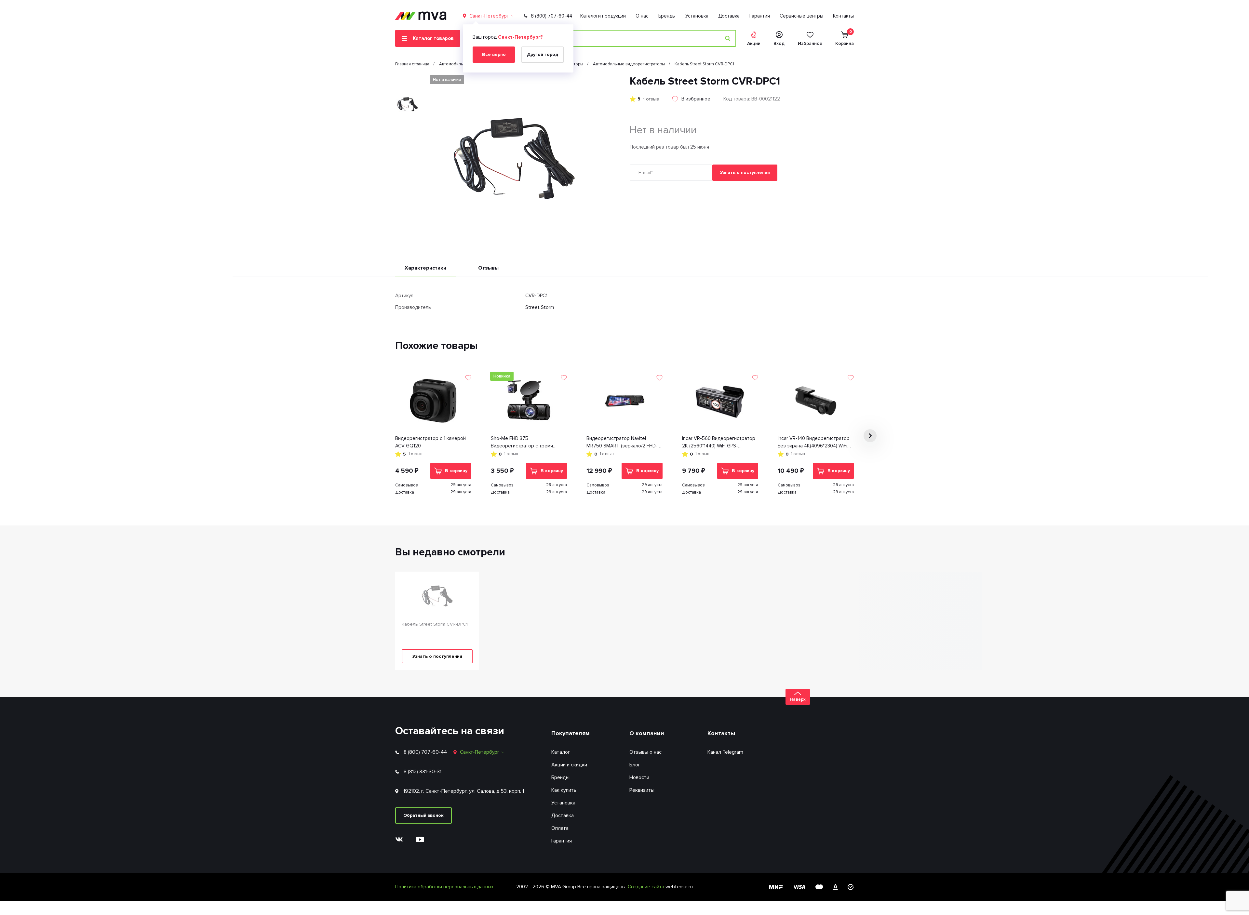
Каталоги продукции (603, 16)
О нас (642, 16)
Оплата (560, 828)
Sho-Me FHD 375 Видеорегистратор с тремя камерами (522, 442)
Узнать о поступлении (745, 172)
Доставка (729, 16)
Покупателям (570, 733)
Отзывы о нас (645, 752)
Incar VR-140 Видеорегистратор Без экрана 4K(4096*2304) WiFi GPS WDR (814, 442)
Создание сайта (646, 887)
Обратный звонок (423, 815)
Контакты (843, 16)
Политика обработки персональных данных (444, 887)
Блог (634, 765)
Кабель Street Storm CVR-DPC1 (435, 624)
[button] (407, 80)
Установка (696, 16)
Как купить (563, 790)
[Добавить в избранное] (468, 377)
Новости (639, 777)
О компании (646, 733)
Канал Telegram (725, 752)
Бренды (667, 16)
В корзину (456, 470)
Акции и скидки (569, 765)
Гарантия (759, 16)
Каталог (560, 752)
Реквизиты (641, 790)
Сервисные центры (801, 16)
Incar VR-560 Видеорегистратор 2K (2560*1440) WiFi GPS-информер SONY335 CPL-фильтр (719, 442)
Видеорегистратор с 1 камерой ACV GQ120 (430, 442)
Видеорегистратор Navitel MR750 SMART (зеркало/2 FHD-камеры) (622, 442)
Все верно (494, 54)
